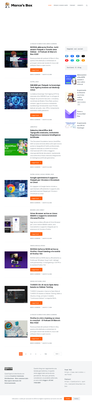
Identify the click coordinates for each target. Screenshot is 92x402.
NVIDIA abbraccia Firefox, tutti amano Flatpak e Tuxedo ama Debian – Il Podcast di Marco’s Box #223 (44, 50)
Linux (37, 81)
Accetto (68, 398)
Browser (32, 210)
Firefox (32, 245)
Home (49, 5)
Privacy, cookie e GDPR (61, 5)
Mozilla (37, 245)
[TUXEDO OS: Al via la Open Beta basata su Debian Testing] (16, 294)
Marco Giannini (52, 44)
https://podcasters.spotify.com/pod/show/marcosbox (75, 384)
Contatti (80, 5)
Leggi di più (37, 70)
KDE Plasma (38, 281)
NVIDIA (43, 245)
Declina (76, 398)
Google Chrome (45, 174)
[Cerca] (86, 5)
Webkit (42, 210)
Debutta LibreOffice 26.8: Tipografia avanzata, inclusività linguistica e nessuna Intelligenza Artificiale (45, 133)
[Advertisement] (46, 24)
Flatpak (32, 81)
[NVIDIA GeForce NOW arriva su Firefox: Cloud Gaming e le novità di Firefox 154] (16, 259)
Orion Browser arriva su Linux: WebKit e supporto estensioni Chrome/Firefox (44, 215)
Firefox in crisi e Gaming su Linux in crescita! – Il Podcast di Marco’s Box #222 (45, 320)
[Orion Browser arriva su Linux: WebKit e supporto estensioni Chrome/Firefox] (16, 224)
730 (45, 354)
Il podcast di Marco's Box (38, 44)
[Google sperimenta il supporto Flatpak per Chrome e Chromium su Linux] (16, 188)
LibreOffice (33, 127)
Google (37, 174)
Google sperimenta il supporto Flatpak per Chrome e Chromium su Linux (44, 179)
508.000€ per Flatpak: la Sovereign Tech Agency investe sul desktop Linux (45, 87)
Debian (32, 281)
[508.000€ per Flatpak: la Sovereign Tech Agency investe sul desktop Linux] (16, 100)
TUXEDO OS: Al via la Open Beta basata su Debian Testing (44, 285)
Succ (57, 354)
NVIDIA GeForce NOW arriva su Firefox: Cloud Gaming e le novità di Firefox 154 (45, 251)
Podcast (72, 5)
